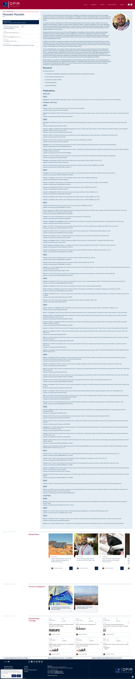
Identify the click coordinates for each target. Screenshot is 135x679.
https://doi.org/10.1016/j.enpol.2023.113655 (59, 237)
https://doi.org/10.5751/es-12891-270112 (59, 270)
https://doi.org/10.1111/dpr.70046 (57, 137)
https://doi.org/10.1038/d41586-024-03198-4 (60, 194)
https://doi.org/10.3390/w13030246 (57, 302)
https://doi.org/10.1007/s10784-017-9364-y (59, 471)
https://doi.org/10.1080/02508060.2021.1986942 (61, 283)
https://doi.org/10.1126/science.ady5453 (58, 141)
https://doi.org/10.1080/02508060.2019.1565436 (61, 381)
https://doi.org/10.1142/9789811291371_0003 (60, 512)
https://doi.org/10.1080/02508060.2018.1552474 (61, 403)
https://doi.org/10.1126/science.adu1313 (58, 162)
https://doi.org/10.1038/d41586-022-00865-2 (60, 264)
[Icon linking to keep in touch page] (8, 661)
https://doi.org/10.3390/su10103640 (58, 413)
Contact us (49, 666)
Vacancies (26, 668)
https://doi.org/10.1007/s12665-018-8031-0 (59, 399)
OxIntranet (26, 671)
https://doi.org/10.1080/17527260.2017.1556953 (61, 377)
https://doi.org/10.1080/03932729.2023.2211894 (61, 232)
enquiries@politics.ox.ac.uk (59, 673)
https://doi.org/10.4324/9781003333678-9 (59, 520)
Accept (19, 675)
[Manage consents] (133, 677)
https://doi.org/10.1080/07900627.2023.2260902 (61, 213)
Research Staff (7, 21)
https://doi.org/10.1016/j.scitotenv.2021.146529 (60, 297)
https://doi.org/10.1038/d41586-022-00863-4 (60, 259)
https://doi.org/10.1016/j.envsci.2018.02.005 (59, 437)
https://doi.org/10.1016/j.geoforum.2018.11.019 (60, 388)
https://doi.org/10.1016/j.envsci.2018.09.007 (59, 418)
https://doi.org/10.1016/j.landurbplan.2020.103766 (61, 341)
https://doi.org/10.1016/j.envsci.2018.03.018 (59, 424)
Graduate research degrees (9, 669)
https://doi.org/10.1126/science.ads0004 (58, 179)
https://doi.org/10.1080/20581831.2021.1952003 (61, 291)
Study (85, 4)
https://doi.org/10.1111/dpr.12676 (57, 242)
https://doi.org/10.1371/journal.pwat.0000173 (60, 218)
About (122, 4)
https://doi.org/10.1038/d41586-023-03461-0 (60, 207)
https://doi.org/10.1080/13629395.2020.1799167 (61, 319)
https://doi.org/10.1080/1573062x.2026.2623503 (61, 116)
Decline (14, 675)
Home (4, 11)
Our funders (26, 666)
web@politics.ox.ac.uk (59, 672)
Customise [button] (3, 675)
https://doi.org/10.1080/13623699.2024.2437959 (61, 175)
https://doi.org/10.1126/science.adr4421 (58, 189)
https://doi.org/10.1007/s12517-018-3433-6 (59, 430)
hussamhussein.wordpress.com (10, 32)
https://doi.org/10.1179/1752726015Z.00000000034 (62, 493)
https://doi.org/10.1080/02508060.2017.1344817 (61, 465)
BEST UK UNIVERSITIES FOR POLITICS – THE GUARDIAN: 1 (60, 658)
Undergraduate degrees (8, 666)
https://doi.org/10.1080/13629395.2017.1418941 (61, 443)
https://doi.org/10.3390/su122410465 (58, 309)
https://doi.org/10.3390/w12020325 (57, 347)
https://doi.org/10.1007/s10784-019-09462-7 (60, 361)
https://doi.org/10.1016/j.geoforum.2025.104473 (60, 132)
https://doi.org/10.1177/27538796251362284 (60, 146)
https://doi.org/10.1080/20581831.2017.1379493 (61, 460)
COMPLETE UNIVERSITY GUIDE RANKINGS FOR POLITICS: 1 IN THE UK (107, 658)
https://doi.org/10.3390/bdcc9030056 (58, 157)
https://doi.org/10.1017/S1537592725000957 (60, 153)
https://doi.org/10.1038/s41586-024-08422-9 (60, 167)
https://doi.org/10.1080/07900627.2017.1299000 (61, 477)
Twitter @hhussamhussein (9, 41)
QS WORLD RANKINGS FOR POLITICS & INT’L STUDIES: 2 (16, 658)
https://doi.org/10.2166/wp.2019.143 (58, 372)
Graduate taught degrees (8, 668)
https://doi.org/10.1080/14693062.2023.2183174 (61, 247)
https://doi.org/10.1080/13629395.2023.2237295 (61, 228)
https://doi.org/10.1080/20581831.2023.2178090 (61, 251)
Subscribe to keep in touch (52, 675)
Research (93, 4)
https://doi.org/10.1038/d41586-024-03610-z (60, 184)
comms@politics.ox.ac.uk (58, 671)
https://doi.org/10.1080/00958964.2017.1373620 (61, 455)
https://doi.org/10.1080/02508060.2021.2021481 (61, 275)
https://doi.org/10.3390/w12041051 (57, 334)
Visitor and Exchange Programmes (30, 669)
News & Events (112, 4)
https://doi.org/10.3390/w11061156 (57, 365)
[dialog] (11, 674)
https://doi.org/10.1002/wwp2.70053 (58, 126)
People (102, 4)
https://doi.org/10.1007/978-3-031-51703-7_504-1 (61, 505)
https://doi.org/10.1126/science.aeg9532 (58, 110)
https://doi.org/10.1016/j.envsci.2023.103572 (60, 223)
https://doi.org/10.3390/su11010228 (58, 392)
